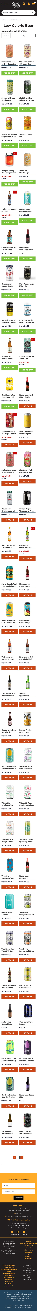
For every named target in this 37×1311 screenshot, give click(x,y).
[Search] (33, 12)
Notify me (27, 406)
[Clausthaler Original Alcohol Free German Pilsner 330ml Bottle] (27, 534)
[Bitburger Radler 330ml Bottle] (9, 534)
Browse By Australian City (9, 1250)
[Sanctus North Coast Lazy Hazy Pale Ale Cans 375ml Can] (27, 198)
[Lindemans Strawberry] (27, 865)
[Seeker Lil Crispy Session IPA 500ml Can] (9, 87)
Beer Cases (9, 1281)
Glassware (28, 1252)
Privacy (28, 1272)
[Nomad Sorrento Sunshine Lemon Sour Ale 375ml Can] (9, 309)
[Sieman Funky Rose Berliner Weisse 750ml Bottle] (9, 1120)
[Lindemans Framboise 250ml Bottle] (27, 237)
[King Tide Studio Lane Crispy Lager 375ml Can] (27, 309)
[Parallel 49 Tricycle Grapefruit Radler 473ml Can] (9, 123)
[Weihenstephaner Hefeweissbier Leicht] (9, 974)
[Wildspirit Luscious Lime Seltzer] (9, 792)
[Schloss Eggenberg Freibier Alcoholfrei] (27, 682)
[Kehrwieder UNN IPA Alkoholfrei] (27, 646)
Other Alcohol (28, 1250)
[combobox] (18, 12)
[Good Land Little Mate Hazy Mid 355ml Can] (9, 384)
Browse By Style (9, 1241)
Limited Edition (9, 1267)
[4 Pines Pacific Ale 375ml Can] (27, 345)
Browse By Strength (9, 1253)
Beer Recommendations (28, 1243)
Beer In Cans (9, 1284)
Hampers (28, 1258)
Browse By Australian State (9, 1247)
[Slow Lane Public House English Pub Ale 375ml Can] (27, 420)
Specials (28, 1248)
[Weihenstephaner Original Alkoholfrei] (9, 198)
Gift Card (28, 1256)
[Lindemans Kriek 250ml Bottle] (27, 384)
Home (4, 20)
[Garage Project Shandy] (9, 901)
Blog (28, 1277)
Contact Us (19, 1213)
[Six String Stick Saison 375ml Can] (27, 87)
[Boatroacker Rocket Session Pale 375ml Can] (9, 273)
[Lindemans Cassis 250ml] (27, 1084)
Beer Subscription (9, 1265)
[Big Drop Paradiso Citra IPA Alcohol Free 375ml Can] (9, 1084)
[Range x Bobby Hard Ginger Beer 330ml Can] (9, 160)
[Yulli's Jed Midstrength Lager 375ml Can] (27, 160)
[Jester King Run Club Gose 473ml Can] (9, 609)
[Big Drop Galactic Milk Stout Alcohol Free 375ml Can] (27, 1047)
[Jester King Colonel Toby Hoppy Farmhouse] (9, 1011)
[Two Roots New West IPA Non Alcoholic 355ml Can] (9, 938)
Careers (28, 1274)
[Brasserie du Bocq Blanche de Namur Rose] (9, 719)
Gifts (28, 1254)
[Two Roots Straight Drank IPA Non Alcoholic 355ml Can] (27, 901)
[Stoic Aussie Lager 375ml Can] (27, 273)
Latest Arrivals (28, 1246)
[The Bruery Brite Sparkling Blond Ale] (27, 828)
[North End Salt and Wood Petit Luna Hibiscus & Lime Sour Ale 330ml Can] (27, 1120)
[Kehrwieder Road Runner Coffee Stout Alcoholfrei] (9, 682)
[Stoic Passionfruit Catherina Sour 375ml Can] (27, 51)
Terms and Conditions (28, 1270)
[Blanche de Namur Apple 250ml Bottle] (9, 345)
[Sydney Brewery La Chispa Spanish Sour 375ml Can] (9, 420)
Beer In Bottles (9, 1286)
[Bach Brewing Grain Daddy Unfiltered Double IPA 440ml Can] (27, 609)
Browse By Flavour (9, 1252)
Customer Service (28, 1267)
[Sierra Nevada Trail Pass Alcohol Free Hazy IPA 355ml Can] (9, 573)
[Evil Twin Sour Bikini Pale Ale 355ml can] (27, 974)
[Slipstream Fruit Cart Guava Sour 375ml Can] (27, 459)
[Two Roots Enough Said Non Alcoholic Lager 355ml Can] (27, 938)
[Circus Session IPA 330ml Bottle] (9, 237)
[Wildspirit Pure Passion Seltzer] (27, 755)
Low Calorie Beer (15, 20)
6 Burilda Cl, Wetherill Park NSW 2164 (19, 1216)
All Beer (28, 1241)
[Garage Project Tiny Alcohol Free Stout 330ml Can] (27, 498)
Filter (5, 36)
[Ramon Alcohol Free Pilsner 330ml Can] (27, 719)
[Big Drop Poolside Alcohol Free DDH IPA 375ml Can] (9, 755)
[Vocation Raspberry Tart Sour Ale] (9, 865)
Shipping (28, 1268)
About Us (28, 1265)
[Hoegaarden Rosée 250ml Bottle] (27, 573)
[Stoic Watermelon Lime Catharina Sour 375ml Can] (9, 459)
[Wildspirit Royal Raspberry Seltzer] (27, 792)
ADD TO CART (9, 73)
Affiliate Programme (28, 1276)
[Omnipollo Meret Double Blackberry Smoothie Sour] (27, 1011)
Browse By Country (9, 1245)
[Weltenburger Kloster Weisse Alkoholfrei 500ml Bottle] (9, 646)
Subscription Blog (28, 1279)
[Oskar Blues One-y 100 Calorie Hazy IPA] (9, 1047)
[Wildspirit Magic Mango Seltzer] (9, 828)
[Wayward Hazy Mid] (27, 123)
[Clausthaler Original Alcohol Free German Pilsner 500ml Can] (9, 498)
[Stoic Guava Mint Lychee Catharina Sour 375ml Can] (9, 51)
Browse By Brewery (9, 1243)
